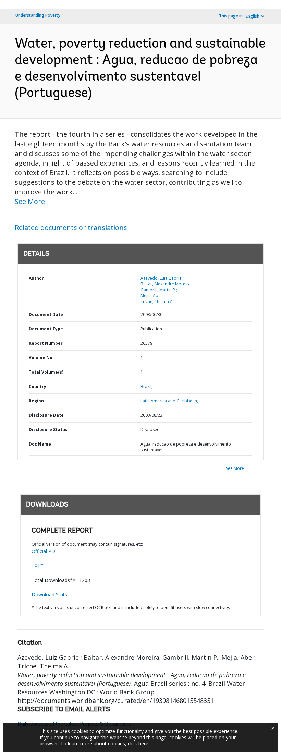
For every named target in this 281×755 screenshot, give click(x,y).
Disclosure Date (46, 415)
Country (37, 386)
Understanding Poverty (37, 15)
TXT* (37, 565)
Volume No (40, 358)
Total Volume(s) (46, 372)
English (252, 16)
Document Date (46, 314)
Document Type (46, 329)
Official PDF (45, 551)
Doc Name (40, 444)
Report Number (46, 343)
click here (138, 743)
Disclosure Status (48, 430)
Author (36, 278)
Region (36, 401)
